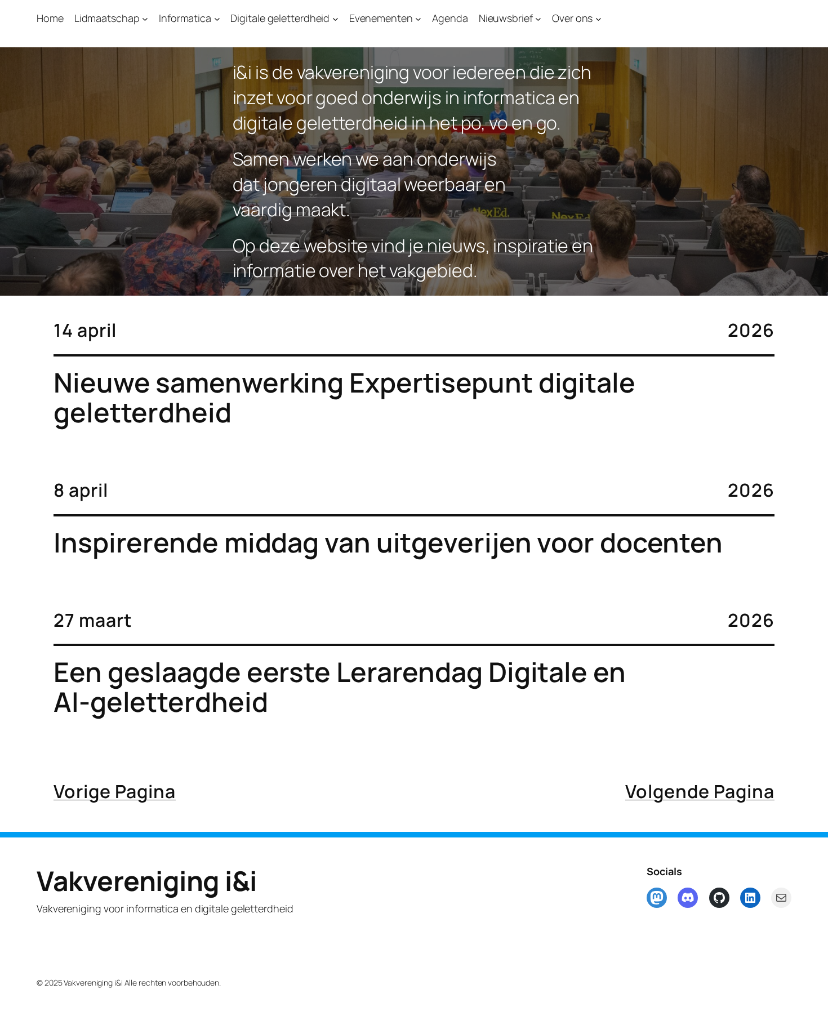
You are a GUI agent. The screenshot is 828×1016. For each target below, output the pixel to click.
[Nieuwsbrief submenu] (538, 18)
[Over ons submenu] (598, 18)
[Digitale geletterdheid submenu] (335, 18)
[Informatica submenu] (217, 18)
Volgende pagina (699, 791)
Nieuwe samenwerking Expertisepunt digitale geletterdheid (344, 397)
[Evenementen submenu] (418, 18)
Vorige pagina (115, 791)
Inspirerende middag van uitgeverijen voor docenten (388, 543)
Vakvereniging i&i (147, 880)
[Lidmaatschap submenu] (145, 18)
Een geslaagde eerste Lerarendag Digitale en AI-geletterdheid (340, 687)
